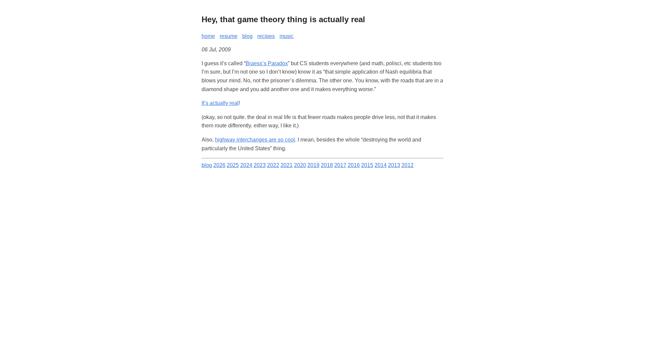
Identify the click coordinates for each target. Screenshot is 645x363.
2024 (246, 165)
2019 (313, 165)
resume (229, 36)
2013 (394, 165)
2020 (300, 165)
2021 (287, 165)
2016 (354, 165)
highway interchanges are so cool (255, 140)
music (287, 36)
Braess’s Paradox (267, 63)
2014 (381, 165)
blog (247, 36)
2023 (260, 165)
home (208, 36)
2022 (273, 165)
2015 (367, 165)
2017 (340, 165)
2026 (219, 165)
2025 (233, 165)
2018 (327, 165)
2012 (407, 165)
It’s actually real (220, 103)
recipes (266, 36)
